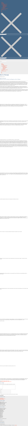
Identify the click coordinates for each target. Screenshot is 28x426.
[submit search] (5, 34)
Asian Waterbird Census (2, 398)
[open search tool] (11, 33)
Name (1, 390)
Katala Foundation (2, 399)
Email (1, 391)
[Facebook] (1, 72)
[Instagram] (1, 11)
